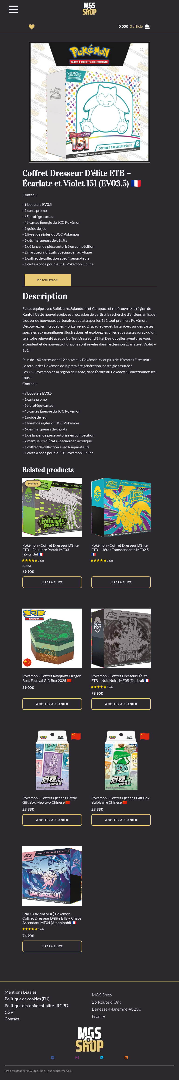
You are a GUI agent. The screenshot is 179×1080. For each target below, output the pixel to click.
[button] (31, 27)
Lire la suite (52, 582)
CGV (9, 1012)
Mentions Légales (21, 992)
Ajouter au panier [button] (52, 704)
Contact (12, 1018)
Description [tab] (47, 280)
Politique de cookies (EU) (27, 998)
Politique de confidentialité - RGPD (36, 1005)
